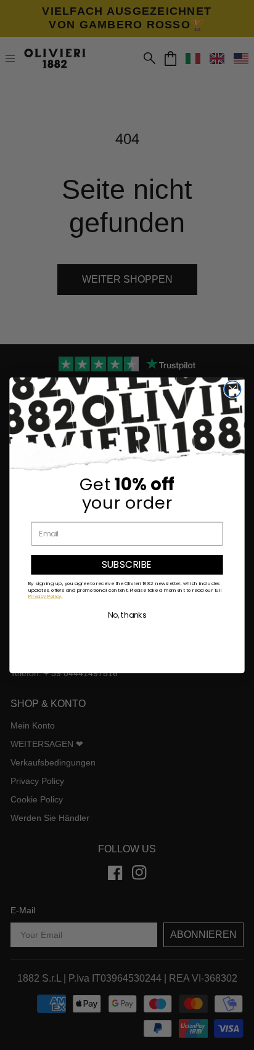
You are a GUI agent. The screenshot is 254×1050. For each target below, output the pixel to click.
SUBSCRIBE (127, 564)
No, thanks (127, 615)
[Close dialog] (232, 389)
